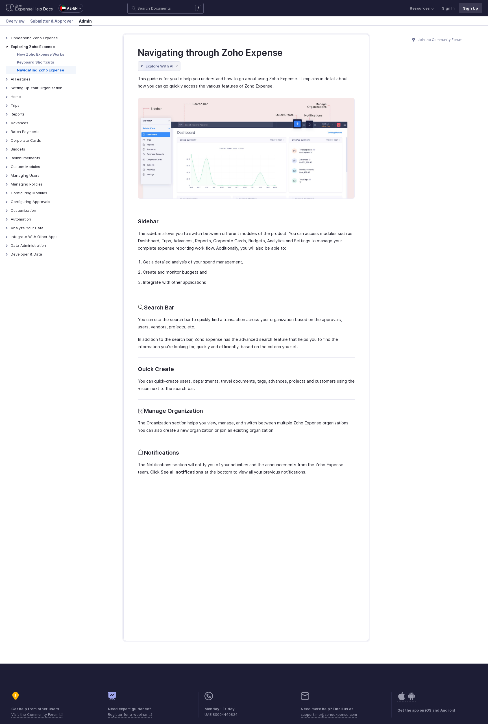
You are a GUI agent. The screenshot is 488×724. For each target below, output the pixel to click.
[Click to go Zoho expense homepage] (19, 8)
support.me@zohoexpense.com (329, 714)
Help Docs (43, 8)
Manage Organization (173, 410)
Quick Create (156, 369)
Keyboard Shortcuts (35, 62)
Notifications (161, 452)
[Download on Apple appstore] (411, 699)
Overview (15, 21)
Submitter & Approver (51, 21)
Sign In (448, 8)
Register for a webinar (128, 714)
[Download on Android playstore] (401, 699)
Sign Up (470, 8)
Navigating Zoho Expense (40, 70)
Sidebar (148, 221)
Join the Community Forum (439, 40)
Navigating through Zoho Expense (210, 52)
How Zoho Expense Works (40, 54)
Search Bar (159, 307)
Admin (85, 21)
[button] (68, 8)
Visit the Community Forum (35, 714)
